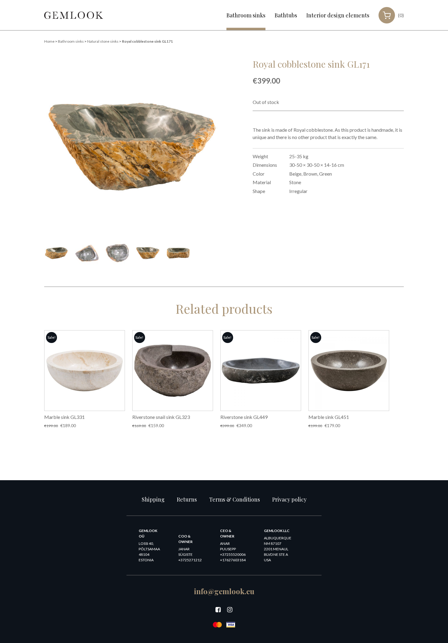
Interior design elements (337, 15)
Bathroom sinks (245, 15)
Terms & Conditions (234, 499)
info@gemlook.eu (224, 591)
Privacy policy (289, 499)
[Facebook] (218, 610)
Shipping (153, 499)
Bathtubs (286, 15)
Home (49, 41)
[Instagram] (230, 610)
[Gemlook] (73, 15)
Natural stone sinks (103, 41)
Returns (187, 499)
